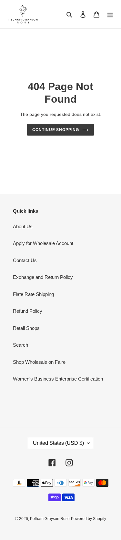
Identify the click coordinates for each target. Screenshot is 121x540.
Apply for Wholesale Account (43, 243)
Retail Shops (26, 328)
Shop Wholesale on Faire (39, 362)
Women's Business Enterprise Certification (58, 379)
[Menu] (110, 14)
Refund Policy (27, 311)
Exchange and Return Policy (43, 277)
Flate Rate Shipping (33, 294)
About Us (23, 226)
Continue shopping (55, 129)
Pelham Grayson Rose (50, 518)
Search (20, 345)
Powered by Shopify (88, 518)
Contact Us (25, 260)
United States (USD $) (58, 443)
